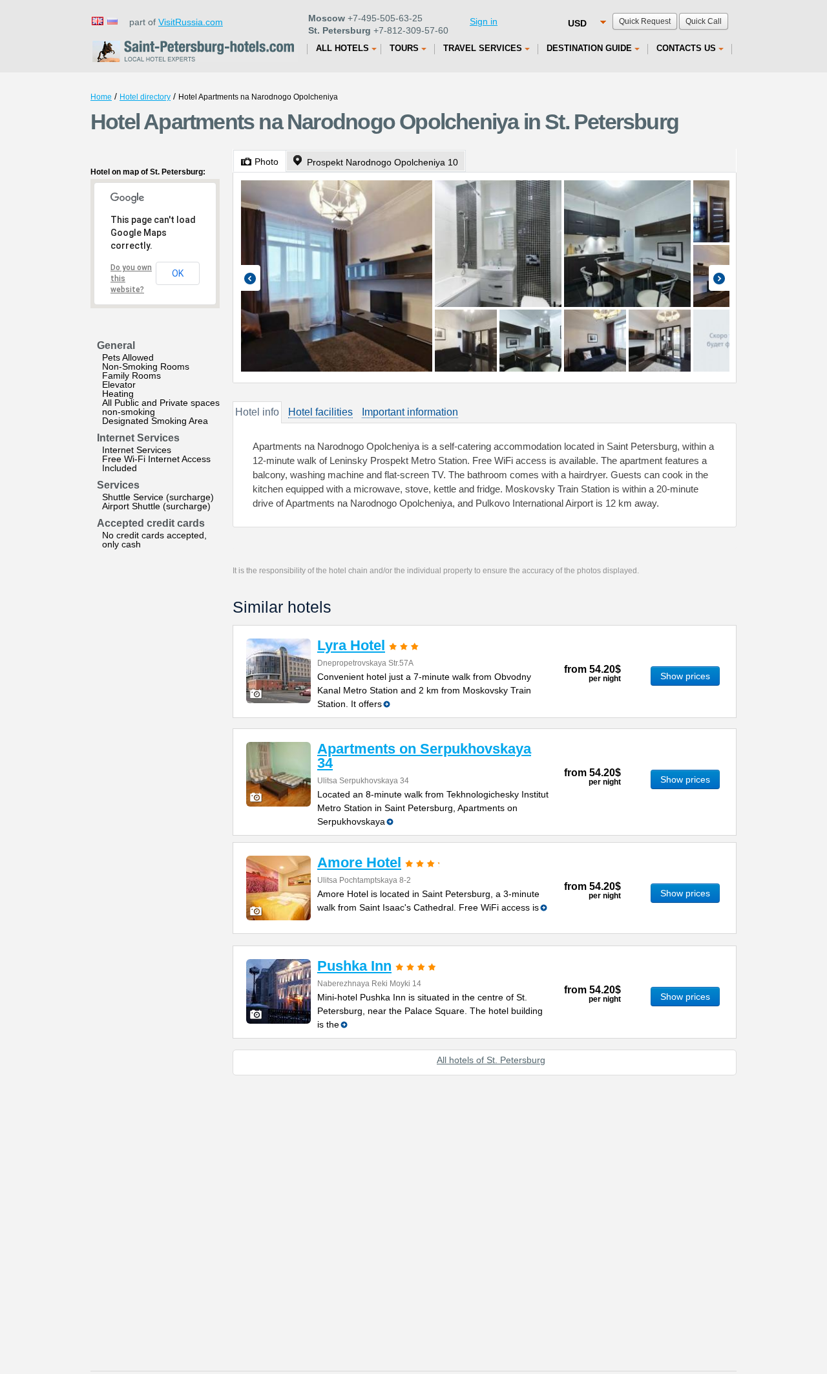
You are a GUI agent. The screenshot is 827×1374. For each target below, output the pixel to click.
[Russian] (112, 20)
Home (101, 96)
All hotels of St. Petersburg (491, 1060)
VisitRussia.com (190, 22)
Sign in (483, 21)
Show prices (685, 676)
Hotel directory (145, 96)
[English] (97, 20)
